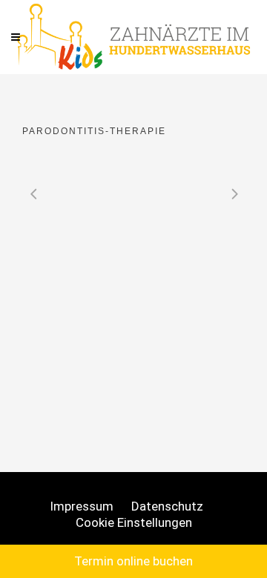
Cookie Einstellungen (134, 522)
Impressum (81, 506)
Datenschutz (167, 506)
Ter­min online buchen (133, 561)
